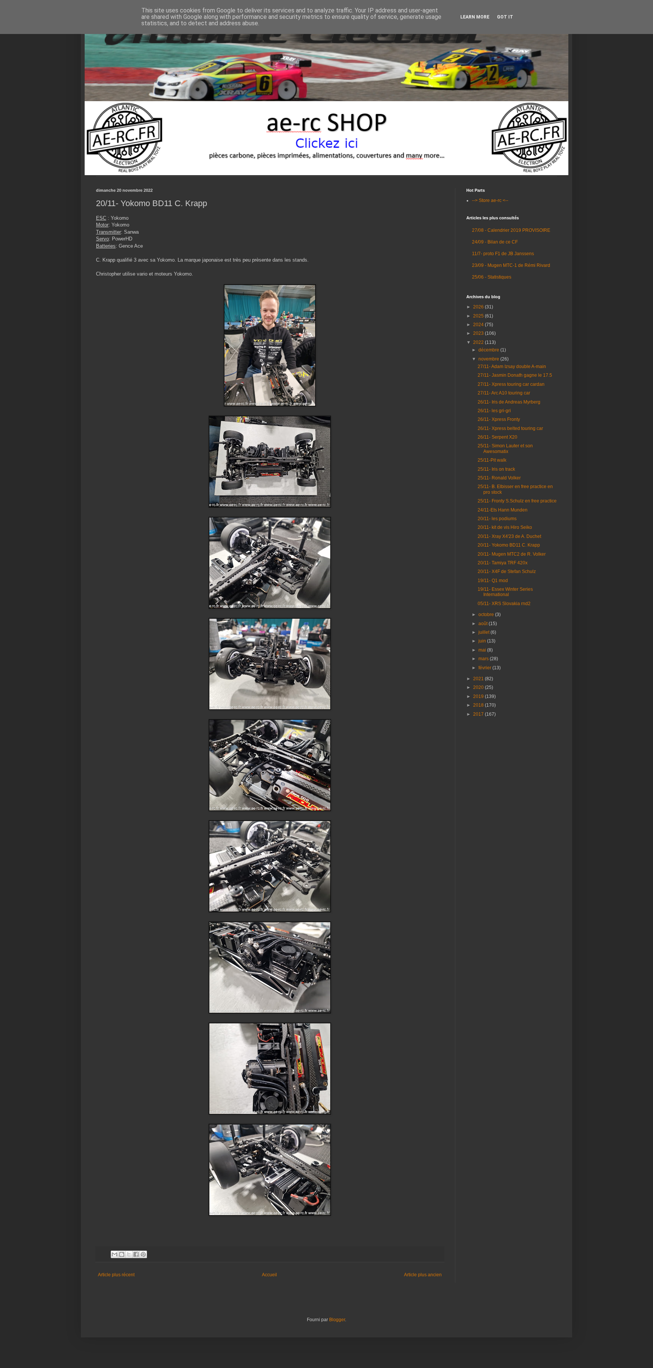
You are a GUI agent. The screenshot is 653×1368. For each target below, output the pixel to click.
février (485, 667)
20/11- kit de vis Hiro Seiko (505, 527)
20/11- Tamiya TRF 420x (503, 562)
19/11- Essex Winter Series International (505, 592)
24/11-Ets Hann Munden (503, 510)
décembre (489, 350)
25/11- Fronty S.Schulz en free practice (517, 501)
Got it (505, 17)
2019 (479, 696)
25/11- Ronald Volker (499, 478)
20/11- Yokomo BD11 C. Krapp (509, 545)
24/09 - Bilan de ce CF (495, 242)
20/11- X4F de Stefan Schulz (507, 571)
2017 (479, 714)
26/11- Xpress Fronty (499, 419)
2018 (479, 705)
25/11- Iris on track (496, 469)
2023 (479, 333)
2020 (479, 687)
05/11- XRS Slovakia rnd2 (504, 603)
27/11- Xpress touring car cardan (511, 384)
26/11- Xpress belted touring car (510, 428)
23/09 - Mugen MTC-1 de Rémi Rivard (511, 265)
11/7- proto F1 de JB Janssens (503, 253)
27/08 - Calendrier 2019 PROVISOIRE (511, 230)
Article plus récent (116, 1274)
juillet (484, 632)
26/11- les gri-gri (494, 410)
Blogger (337, 1319)
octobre (486, 614)
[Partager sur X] (129, 1254)
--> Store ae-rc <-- (490, 200)
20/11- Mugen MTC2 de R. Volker (512, 554)
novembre (489, 359)
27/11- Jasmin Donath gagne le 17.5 (515, 375)
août (483, 623)
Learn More (474, 17)
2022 (479, 342)
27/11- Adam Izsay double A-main (512, 366)
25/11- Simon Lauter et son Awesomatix (505, 448)
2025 (479, 316)
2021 (479, 678)
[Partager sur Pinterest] (143, 1254)
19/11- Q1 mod (493, 580)
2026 (479, 307)
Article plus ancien (423, 1274)
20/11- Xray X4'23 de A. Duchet (509, 536)
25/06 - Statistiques (491, 277)
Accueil (269, 1274)
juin (482, 641)
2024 (479, 324)
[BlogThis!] (121, 1254)
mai (482, 650)
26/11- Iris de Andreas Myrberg (509, 402)
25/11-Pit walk (492, 460)
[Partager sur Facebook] (136, 1254)
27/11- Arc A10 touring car (504, 393)
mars (484, 658)
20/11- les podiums (497, 518)
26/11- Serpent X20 (497, 437)
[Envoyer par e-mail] (114, 1254)
